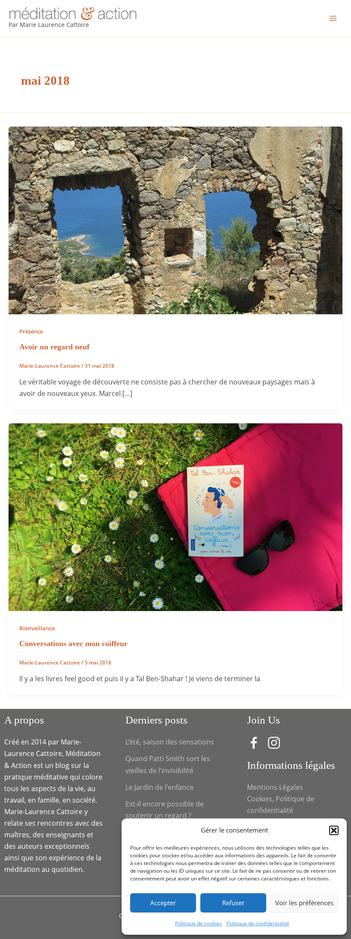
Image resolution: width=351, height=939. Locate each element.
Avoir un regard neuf (54, 347)
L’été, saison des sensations (169, 742)
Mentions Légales (275, 787)
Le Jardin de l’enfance (159, 787)
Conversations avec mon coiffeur (73, 643)
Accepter (163, 902)
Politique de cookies (198, 923)
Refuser (233, 902)
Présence (31, 331)
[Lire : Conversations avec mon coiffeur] (175, 516)
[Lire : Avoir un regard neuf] (175, 219)
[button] (334, 830)
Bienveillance (37, 628)
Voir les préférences (304, 902)
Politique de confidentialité (257, 923)
